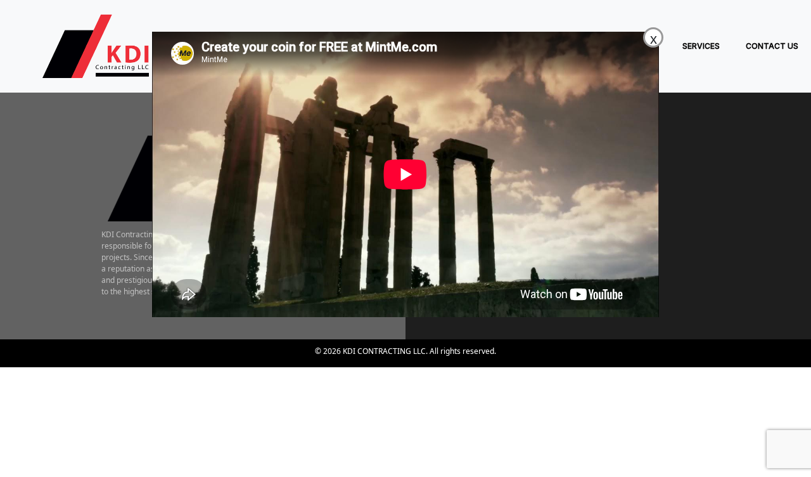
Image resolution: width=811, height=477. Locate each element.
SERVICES (701, 46)
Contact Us (772, 46)
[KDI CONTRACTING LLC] (86, 46)
